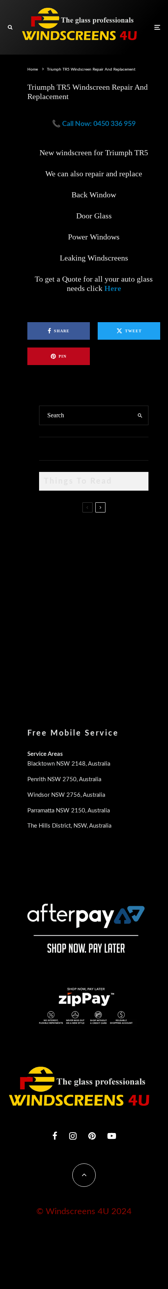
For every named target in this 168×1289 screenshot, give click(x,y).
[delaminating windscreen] (51, 639)
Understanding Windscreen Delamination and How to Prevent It (105, 638)
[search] (140, 415)
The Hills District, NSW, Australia (69, 826)
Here (112, 288)
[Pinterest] (92, 1136)
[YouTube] (112, 1136)
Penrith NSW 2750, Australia (64, 779)
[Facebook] (54, 1136)
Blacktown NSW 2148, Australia (68, 764)
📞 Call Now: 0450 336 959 (94, 124)
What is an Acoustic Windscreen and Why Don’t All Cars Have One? (106, 675)
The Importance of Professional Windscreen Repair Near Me (102, 568)
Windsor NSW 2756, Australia (66, 795)
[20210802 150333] (51, 602)
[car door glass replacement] (51, 533)
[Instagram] (72, 1136)
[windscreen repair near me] (51, 567)
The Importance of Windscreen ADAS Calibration (110, 597)
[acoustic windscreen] (51, 677)
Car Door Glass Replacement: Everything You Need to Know (109, 527)
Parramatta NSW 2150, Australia (68, 811)
